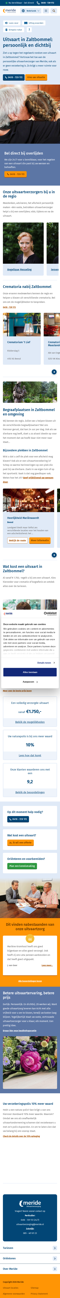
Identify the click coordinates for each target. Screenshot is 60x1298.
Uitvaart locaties (10, 1288)
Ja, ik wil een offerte (20, 842)
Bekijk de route (17, 540)
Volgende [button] (54, 372)
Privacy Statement (39, 1294)
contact (38, 1211)
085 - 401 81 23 (30, 1233)
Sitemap (34, 1288)
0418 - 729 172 (47, 3)
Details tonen (44, 663)
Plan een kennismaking (22, 866)
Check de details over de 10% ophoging (21, 1136)
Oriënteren (9, 1258)
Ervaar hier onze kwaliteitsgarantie (19, 1031)
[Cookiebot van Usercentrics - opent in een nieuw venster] (44, 614)
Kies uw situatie (36, 77)
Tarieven (8, 1248)
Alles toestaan (30, 672)
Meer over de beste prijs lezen (17, 691)
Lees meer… (47, 965)
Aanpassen (28, 681)
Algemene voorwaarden (14, 1294)
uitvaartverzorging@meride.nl (30, 1224)
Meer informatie (40, 540)
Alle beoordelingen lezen (30, 981)
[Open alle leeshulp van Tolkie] (29, 30)
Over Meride (10, 1268)
